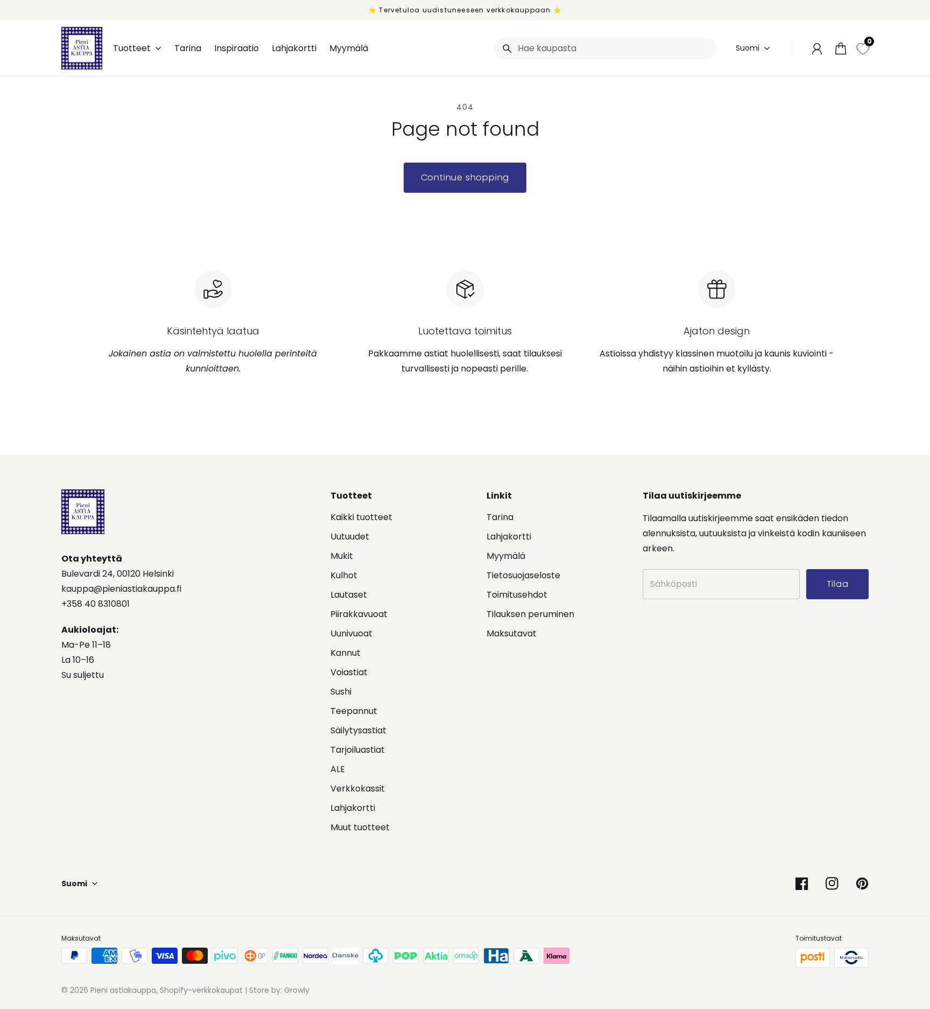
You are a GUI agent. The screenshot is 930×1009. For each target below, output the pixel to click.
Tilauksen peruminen (530, 614)
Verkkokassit (357, 788)
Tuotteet (132, 48)
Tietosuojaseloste (523, 575)
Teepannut (353, 711)
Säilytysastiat (358, 730)
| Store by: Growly (276, 990)
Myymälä (506, 556)
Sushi (340, 691)
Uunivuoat (351, 633)
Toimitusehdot (517, 594)
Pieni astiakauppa (123, 990)
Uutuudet (349, 536)
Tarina (500, 517)
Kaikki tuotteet (361, 517)
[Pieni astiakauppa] (81, 48)
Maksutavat (512, 633)
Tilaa (838, 584)
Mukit (341, 556)
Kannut (345, 653)
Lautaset (348, 594)
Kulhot (343, 575)
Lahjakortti (352, 808)
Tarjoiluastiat (357, 750)
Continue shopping (465, 177)
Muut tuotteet (360, 827)
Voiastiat (349, 672)
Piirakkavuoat (359, 614)
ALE (337, 769)
